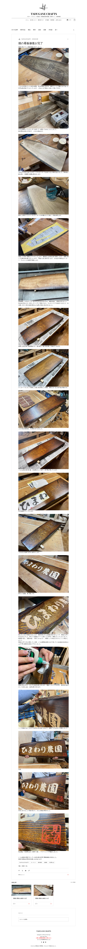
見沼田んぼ (51, 862)
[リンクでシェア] (29, 870)
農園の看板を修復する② (20, 898)
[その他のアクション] (68, 39)
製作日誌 (22, 30)
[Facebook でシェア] (19, 870)
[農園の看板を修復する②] (21, 890)
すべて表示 (73, 882)
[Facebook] (41, 942)
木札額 (50, 30)
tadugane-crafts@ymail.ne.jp (43, 934)
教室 (34, 30)
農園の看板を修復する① (42, 898)
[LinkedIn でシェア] (25, 870)
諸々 (56, 30)
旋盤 (45, 30)
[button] (74, 20)
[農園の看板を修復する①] (43, 890)
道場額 (45, 862)
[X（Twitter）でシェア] (22, 870)
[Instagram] (45, 942)
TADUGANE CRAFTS (44, 14)
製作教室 (40, 862)
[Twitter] (43, 942)
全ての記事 (15, 30)
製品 (29, 30)
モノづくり (33, 862)
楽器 (39, 30)
